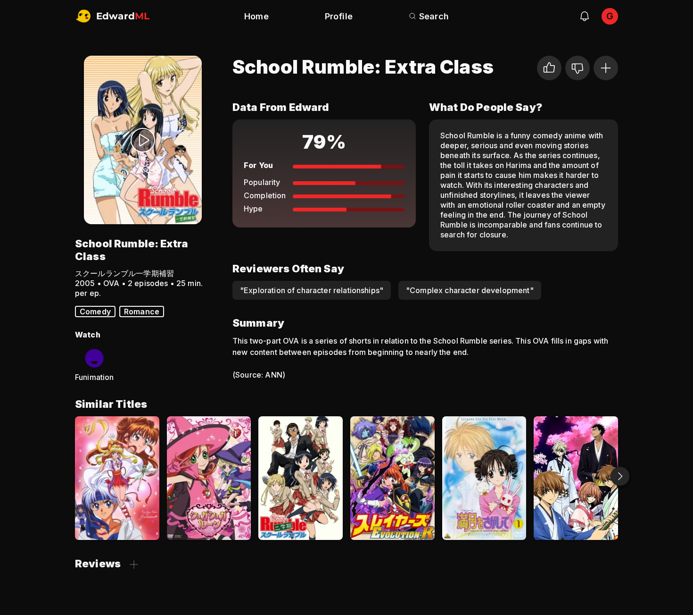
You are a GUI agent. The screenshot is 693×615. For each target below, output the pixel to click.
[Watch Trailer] (143, 140)
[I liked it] (549, 68)
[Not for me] (577, 68)
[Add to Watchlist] (606, 68)
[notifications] (584, 16)
